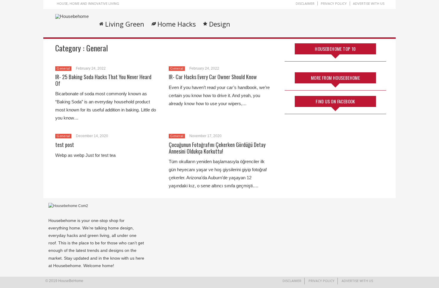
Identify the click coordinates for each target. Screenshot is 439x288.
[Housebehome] (72, 16)
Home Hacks (176, 24)
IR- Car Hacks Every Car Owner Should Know (213, 77)
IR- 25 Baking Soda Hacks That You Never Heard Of (103, 80)
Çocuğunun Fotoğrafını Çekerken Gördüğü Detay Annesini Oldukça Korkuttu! (217, 148)
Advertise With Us (368, 3)
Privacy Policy (334, 3)
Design (219, 24)
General (63, 68)
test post (64, 144)
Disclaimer (305, 3)
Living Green (124, 24)
